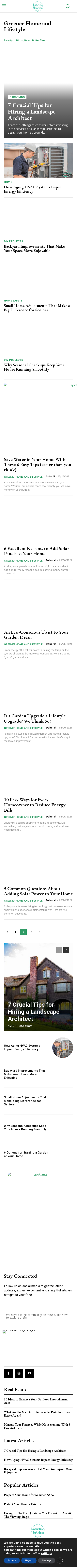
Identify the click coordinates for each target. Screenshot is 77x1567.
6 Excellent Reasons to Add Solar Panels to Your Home (36, 550)
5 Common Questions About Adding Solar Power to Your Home (38, 891)
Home (8, 182)
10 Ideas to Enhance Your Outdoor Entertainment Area (36, 1401)
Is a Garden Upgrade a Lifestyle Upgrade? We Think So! (35, 718)
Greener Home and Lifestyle (23, 476)
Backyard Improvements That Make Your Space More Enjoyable (34, 248)
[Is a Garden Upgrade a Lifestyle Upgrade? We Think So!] (38, 688)
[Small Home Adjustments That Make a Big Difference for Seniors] (38, 279)
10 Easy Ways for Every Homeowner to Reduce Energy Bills (35, 804)
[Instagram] (19, 1373)
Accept (12, 1560)
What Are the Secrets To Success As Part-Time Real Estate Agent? (37, 1414)
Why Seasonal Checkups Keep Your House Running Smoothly (34, 367)
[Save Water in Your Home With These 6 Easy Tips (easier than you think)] (38, 432)
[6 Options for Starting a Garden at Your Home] (62, 1154)
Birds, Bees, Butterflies (30, 40)
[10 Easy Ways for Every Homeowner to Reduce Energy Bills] (38, 772)
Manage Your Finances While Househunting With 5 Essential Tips (37, 1426)
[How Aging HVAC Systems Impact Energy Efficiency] (38, 160)
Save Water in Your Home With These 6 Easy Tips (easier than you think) (37, 464)
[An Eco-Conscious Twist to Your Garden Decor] (38, 605)
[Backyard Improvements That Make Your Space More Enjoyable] (38, 220)
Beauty (8, 40)
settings (46, 1553)
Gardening (17, 97)
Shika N (50, 476)
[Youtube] (29, 1373)
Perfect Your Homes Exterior (22, 1504)
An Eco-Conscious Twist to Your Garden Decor (36, 634)
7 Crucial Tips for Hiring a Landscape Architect (31, 111)
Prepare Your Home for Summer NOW (29, 1495)
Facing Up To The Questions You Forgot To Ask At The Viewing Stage (37, 1515)
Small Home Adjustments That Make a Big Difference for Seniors (37, 307)
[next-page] (39, 932)
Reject (29, 1560)
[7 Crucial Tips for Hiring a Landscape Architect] (38, 93)
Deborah (51, 560)
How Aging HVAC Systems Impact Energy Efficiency (33, 189)
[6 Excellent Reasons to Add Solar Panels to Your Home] (38, 521)
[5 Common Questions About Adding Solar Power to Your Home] (38, 861)
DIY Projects (13, 241)
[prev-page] (7, 932)
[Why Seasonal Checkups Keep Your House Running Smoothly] (38, 338)
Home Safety (13, 300)
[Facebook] (8, 1373)
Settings (46, 1560)
